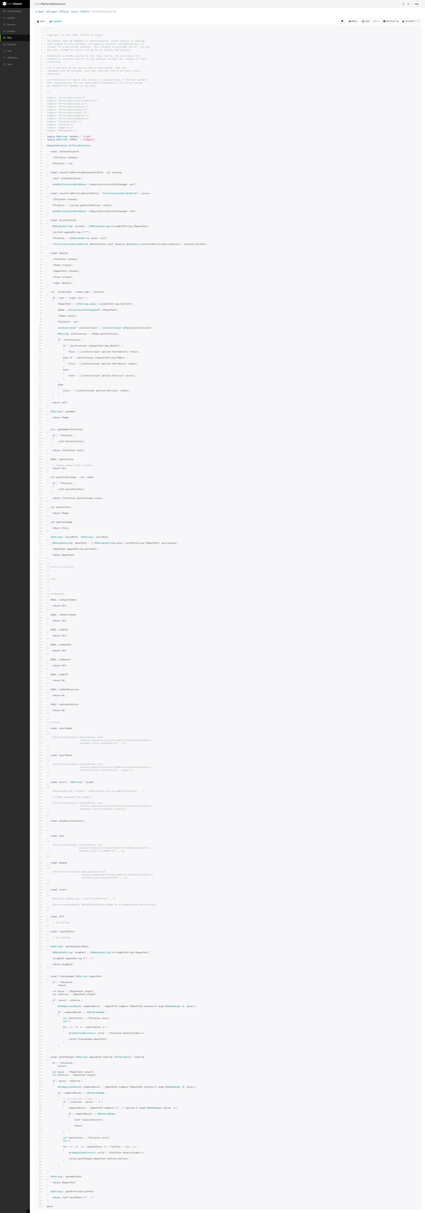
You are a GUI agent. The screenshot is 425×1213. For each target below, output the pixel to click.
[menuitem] (15, 11)
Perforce (85, 11)
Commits (57, 21)
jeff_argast (51, 11)
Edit (378, 21)
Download (412, 21)
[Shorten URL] (342, 21)
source (74, 11)
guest (41, 11)
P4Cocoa (64, 11)
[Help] (408, 4)
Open (367, 21)
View (42, 21)
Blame (354, 21)
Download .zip (392, 21)
